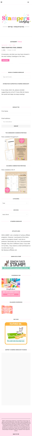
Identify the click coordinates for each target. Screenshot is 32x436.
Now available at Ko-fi (8, 170)
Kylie (4, 50)
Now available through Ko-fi (9, 137)
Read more (5, 60)
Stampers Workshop (16, 221)
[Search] (30, 2)
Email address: (5, 118)
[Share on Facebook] (15, 63)
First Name (4, 111)
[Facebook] (14, 415)
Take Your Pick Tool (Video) (11, 47)
